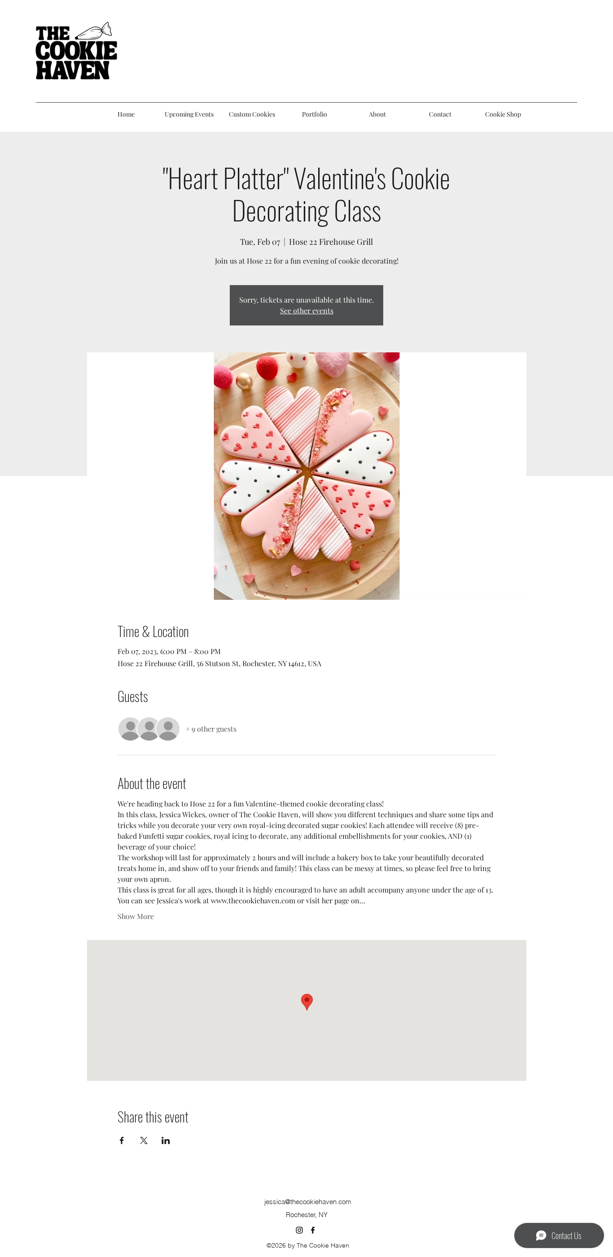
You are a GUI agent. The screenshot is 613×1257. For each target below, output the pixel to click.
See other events (306, 310)
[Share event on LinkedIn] (166, 1140)
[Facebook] (312, 1230)
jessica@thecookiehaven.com (307, 1201)
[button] (314, 114)
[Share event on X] (144, 1140)
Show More (136, 916)
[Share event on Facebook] (122, 1140)
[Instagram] (299, 1230)
